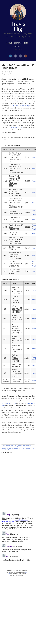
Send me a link (16, 127)
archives (18, 42)
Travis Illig (18, 26)
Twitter (10, 55)
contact (17, 46)
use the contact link (9, 403)
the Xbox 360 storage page (21, 105)
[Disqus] (18, 483)
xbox (11, 74)
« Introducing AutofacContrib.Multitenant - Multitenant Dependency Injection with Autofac (17, 446)
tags (26, 42)
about (9, 42)
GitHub (15, 55)
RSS (25, 55)
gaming (6, 74)
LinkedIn (20, 55)
